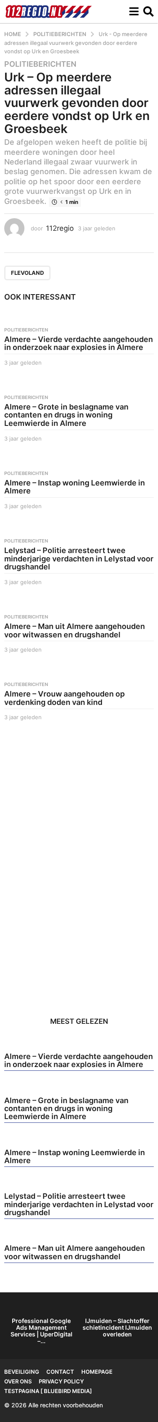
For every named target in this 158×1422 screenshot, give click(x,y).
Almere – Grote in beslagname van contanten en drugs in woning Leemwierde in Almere (66, 415)
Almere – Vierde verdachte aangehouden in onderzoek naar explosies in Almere (78, 343)
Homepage (96, 1371)
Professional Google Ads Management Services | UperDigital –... (41, 1330)
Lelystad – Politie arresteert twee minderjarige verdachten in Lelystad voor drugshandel (78, 558)
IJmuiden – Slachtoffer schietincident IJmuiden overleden (117, 1327)
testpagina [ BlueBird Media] (48, 1391)
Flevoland (27, 272)
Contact (60, 1371)
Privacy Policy (61, 1381)
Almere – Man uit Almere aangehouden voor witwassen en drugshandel (74, 630)
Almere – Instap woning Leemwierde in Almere (74, 487)
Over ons (18, 1381)
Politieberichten (40, 64)
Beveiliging (21, 1371)
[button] (134, 11)
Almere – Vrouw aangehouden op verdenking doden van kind (64, 698)
